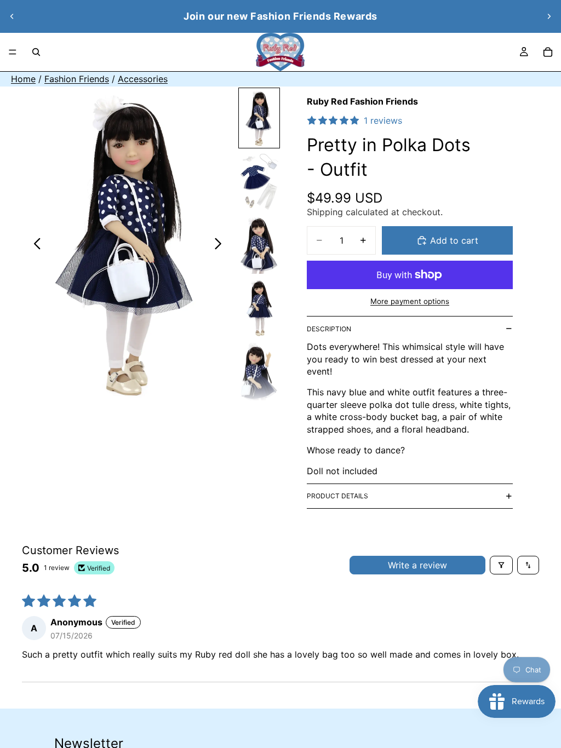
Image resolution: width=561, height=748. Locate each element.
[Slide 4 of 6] (259, 307)
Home (23, 78)
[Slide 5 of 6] (259, 371)
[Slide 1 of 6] (259, 118)
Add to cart (454, 240)
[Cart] (548, 52)
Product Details (337, 496)
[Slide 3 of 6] (259, 244)
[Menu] (12, 52)
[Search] (36, 52)
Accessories (143, 78)
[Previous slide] (12, 16)
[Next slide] (549, 16)
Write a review (417, 565)
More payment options (409, 301)
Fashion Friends (76, 78)
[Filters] (501, 565)
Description (329, 329)
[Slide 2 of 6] (259, 181)
